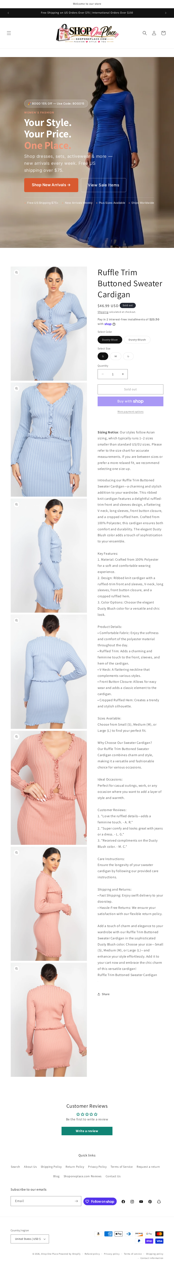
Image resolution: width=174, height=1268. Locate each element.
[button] (9, 33)
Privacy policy (112, 1253)
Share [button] (106, 994)
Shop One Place (50, 1253)
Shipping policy (155, 1253)
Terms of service (133, 1253)
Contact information (151, 1258)
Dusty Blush (139, 341)
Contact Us (113, 1176)
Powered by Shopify (70, 1253)
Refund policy (92, 1253)
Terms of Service (122, 1167)
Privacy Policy (97, 1167)
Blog (56, 1176)
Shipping (103, 311)
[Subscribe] (76, 1201)
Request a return (148, 1167)
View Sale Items (103, 185)
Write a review (87, 1131)
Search (15, 1167)
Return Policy (75, 1167)
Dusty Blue (112, 341)
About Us (30, 1167)
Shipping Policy (51, 1167)
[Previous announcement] (8, 13)
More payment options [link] (131, 411)
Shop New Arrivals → (51, 185)
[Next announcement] (165, 13)
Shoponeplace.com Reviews (83, 1176)
